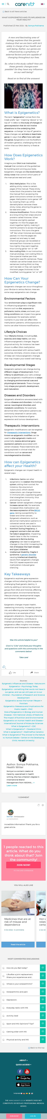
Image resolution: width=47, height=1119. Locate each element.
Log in (33, 1116)
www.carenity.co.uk (17, 1100)
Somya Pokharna (36, 25)
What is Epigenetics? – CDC (23, 726)
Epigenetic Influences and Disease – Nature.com (23, 683)
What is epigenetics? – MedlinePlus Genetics (23, 732)
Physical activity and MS (18, 1040)
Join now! (23, 865)
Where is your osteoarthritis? (19, 984)
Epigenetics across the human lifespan (23, 700)
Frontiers (24, 703)
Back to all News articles (15, 11)
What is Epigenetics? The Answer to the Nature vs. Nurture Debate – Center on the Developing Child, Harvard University (23, 738)
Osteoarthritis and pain (17, 992)
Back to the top (37, 1048)
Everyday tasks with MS (17, 1008)
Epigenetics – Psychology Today (23, 686)
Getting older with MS (17, 1032)
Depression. (12, 1000)
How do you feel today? (17, 968)
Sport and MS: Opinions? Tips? (20, 1024)
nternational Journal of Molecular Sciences (24, 723)
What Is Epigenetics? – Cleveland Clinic (23, 729)
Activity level (12, 1016)
